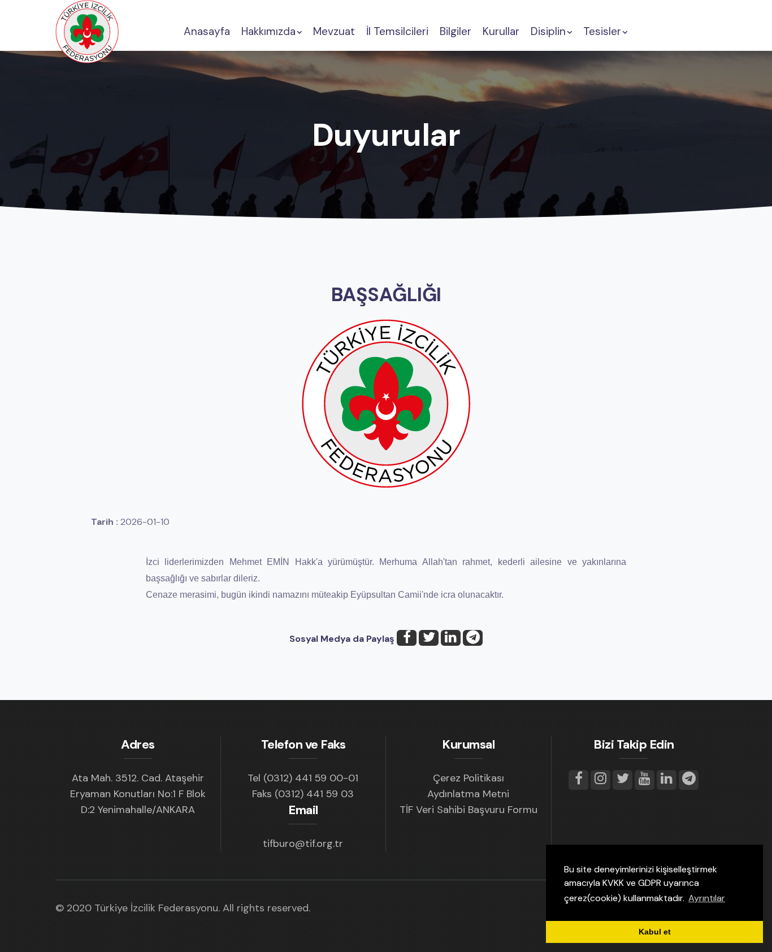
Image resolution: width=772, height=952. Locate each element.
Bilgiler (455, 31)
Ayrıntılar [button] (706, 898)
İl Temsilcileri (397, 31)
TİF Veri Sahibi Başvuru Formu (468, 809)
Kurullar (501, 31)
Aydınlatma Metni (468, 794)
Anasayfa (207, 31)
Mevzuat (334, 31)
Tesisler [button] (602, 31)
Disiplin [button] (548, 31)
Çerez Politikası (468, 778)
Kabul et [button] (655, 931)
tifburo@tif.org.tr (303, 843)
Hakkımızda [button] (268, 31)
